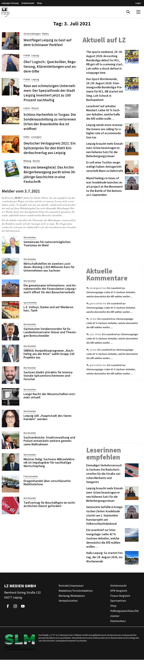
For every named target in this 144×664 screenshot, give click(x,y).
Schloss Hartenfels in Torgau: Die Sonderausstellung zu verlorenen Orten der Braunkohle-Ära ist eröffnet (50, 121)
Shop (39, 3)
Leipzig (35, 55)
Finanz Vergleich (120, 595)
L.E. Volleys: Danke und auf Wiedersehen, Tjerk (49, 309)
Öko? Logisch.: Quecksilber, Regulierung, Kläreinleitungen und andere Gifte (50, 67)
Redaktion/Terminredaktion (76, 590)
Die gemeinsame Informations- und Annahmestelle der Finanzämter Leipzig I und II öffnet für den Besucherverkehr (50, 288)
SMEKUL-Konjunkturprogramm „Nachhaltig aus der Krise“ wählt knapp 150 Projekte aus (49, 354)
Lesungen (36, 136)
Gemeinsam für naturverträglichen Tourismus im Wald (47, 243)
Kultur (27, 136)
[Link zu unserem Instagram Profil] (15, 606)
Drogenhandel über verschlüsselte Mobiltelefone (47, 482)
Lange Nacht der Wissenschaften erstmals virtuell (50, 395)
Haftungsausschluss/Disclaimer (124, 613)
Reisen (35, 108)
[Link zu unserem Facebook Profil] (7, 606)
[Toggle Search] (128, 11)
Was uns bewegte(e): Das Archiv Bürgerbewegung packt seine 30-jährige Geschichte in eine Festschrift (50, 174)
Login (138, 3)
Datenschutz (118, 621)
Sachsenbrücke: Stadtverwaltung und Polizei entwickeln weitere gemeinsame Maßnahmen (49, 440)
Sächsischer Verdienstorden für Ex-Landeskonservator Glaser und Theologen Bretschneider (50, 332)
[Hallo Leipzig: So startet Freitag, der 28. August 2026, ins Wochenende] (131, 558)
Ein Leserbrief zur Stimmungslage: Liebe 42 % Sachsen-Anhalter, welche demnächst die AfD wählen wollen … (110, 292)
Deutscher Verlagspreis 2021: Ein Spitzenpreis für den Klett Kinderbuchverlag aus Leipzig (50, 148)
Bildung (27, 160)
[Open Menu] (138, 12)
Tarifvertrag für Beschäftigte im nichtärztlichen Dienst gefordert (50, 504)
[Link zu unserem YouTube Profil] (22, 606)
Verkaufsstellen (68, 601)
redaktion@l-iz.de (35, 227)
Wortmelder (30, 237)
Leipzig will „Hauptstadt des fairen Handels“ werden (47, 417)
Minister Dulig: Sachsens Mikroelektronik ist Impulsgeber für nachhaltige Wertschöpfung (49, 462)
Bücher (36, 160)
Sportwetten (118, 601)
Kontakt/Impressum (71, 585)
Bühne (45, 33)
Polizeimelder (31, 476)
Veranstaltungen (32, 33)
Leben (27, 108)
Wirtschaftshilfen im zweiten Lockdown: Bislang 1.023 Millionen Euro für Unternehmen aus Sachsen (49, 267)
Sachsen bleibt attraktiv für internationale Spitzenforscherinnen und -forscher (48, 375)
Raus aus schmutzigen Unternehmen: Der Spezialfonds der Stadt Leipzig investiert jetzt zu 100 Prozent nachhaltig (50, 93)
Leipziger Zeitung (10, 3)
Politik (27, 55)
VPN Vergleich (118, 590)
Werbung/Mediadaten (72, 595)
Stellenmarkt (27, 3)
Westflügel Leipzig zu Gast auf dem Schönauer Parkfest (47, 42)
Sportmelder (30, 302)
